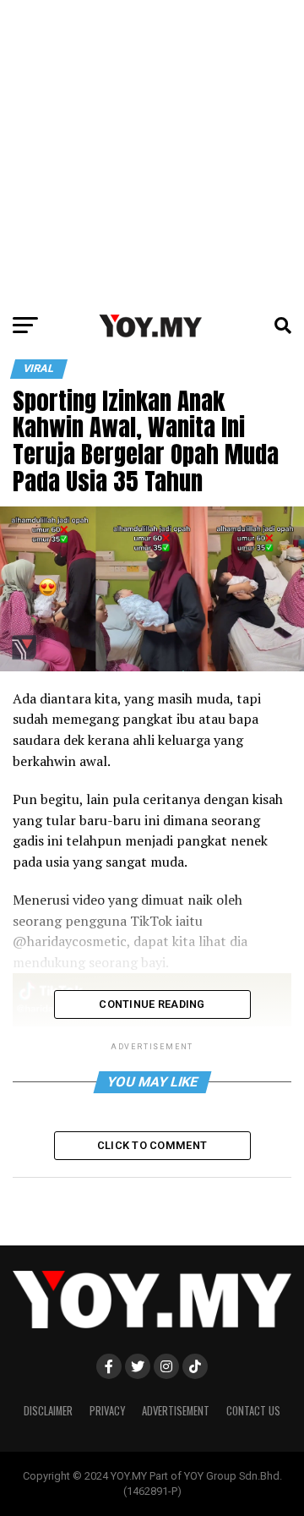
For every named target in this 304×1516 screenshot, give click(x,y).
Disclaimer (48, 1411)
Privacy (107, 1411)
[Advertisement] (152, 152)
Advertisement (175, 1411)
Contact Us (253, 1411)
